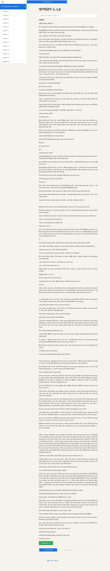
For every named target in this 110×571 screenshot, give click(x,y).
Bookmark (45, 543)
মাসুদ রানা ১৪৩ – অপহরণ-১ (11, 6)
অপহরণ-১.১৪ (55, 15)
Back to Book (68, 550)
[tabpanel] (68, 282)
